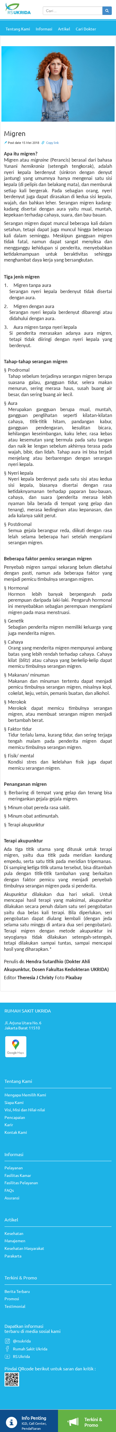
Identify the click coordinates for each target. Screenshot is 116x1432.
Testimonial (15, 1306)
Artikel (64, 28)
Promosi (12, 1298)
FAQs (9, 1190)
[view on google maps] (16, 1046)
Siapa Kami (14, 1102)
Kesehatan (14, 1233)
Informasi (44, 28)
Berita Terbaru (17, 1291)
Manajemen (15, 1240)
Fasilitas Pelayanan (21, 1182)
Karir (9, 1124)
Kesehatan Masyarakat (24, 1248)
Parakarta (13, 1255)
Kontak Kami (16, 1132)
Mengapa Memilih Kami (25, 1094)
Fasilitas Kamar (18, 1175)
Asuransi (12, 1197)
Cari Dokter (86, 28)
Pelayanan (14, 1167)
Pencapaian (15, 1117)
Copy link (52, 142)
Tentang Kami (18, 28)
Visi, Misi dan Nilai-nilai (25, 1109)
